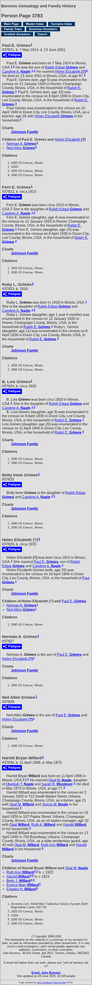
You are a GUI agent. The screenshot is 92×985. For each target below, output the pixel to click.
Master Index (35, 24)
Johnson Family (24, 132)
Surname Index (61, 24)
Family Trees (13, 29)
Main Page (11, 24)
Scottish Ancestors (17, 34)
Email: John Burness (46, 972)
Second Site (59, 982)
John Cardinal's (45, 982)
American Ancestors (43, 29)
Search (42, 34)
